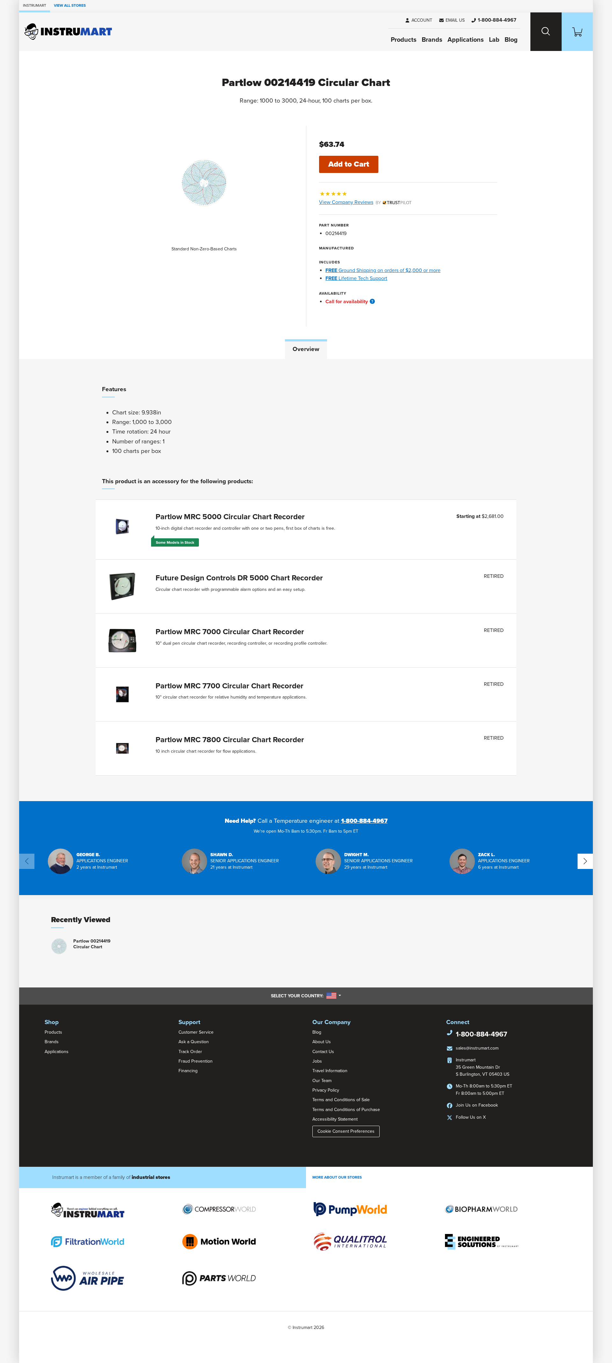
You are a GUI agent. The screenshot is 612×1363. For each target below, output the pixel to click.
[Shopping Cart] (577, 31)
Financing (188, 1070)
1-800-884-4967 (364, 820)
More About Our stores (337, 1177)
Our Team (322, 1080)
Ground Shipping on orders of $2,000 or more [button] (383, 270)
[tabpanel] (306, 580)
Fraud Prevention (195, 1061)
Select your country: (306, 996)
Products (404, 40)
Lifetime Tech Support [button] (356, 278)
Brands (432, 40)
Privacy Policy (325, 1090)
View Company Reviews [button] (361, 202)
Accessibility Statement (335, 1119)
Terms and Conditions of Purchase (346, 1109)
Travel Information (329, 1070)
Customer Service (196, 1032)
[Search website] (546, 31)
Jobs (317, 1061)
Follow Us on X (471, 1117)
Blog (511, 40)
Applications (466, 40)
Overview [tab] (306, 349)
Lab (494, 40)
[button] (452, 20)
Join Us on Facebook (477, 1105)
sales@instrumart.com (477, 1048)
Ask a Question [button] (193, 1041)
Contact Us (323, 1051)
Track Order (190, 1051)
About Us (321, 1041)
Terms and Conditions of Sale (341, 1099)
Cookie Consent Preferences (346, 1131)
